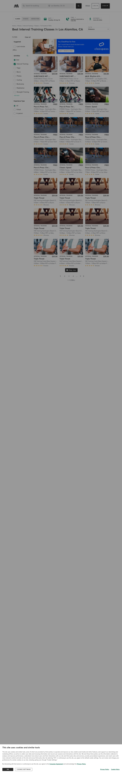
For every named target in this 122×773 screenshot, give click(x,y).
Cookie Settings (24, 769)
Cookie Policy (115, 769)
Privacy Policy (81, 764)
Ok (8, 769)
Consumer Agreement (56, 764)
